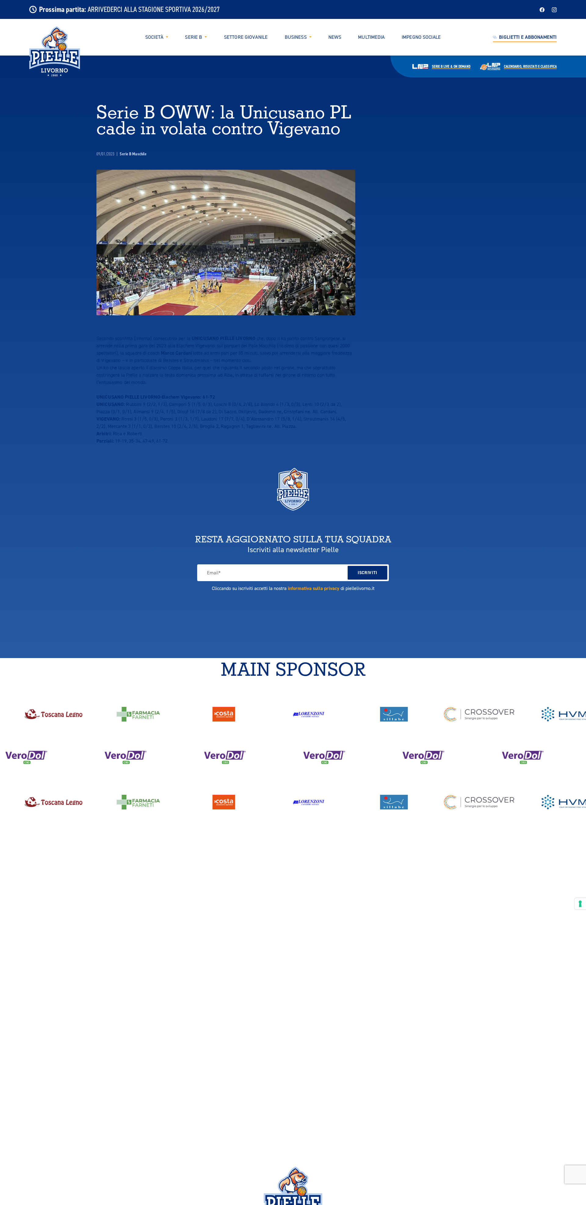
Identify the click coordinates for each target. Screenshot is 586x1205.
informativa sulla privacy (313, 588)
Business (296, 37)
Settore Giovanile (246, 37)
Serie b (451, 66)
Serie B (193, 37)
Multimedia (371, 37)
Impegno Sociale (421, 37)
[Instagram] (554, 9)
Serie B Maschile (133, 154)
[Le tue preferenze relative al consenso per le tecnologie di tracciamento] (580, 904)
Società (154, 37)
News (334, 37)
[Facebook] (542, 9)
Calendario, (530, 66)
